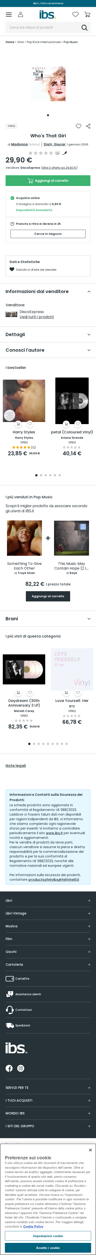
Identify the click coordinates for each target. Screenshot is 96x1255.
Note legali (16, 765)
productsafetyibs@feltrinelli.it (53, 879)
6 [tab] (60, 475)
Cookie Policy (33, 1226)
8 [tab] (62, 744)
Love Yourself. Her (72, 700)
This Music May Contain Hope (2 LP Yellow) (71, 566)
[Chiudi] (90, 1150)
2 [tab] (41, 475)
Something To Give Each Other (24, 566)
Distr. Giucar (54, 144)
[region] (48, 1199)
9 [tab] (67, 744)
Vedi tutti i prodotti (37, 317)
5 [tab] (55, 475)
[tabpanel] (48, 84)
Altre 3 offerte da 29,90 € (59, 168)
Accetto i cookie (48, 1247)
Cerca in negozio (48, 234)
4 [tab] (50, 475)
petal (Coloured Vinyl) (72, 432)
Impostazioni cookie (48, 1236)
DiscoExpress (30, 168)
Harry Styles (24, 432)
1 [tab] (48, 115)
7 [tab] (57, 744)
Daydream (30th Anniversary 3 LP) (24, 703)
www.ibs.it (54, 833)
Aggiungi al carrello (51, 180)
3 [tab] (46, 475)
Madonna (19, 144)
